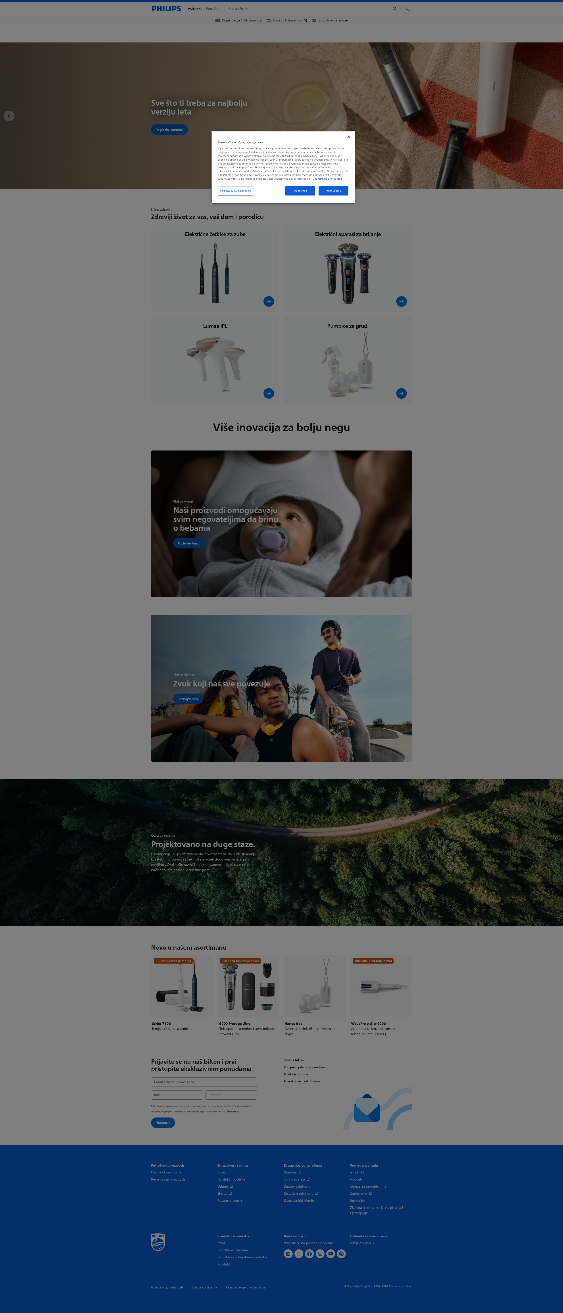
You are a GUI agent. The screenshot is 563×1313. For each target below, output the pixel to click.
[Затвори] (349, 137)
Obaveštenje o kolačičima (327, 178)
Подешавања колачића (235, 191)
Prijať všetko (333, 191)
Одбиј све (300, 191)
